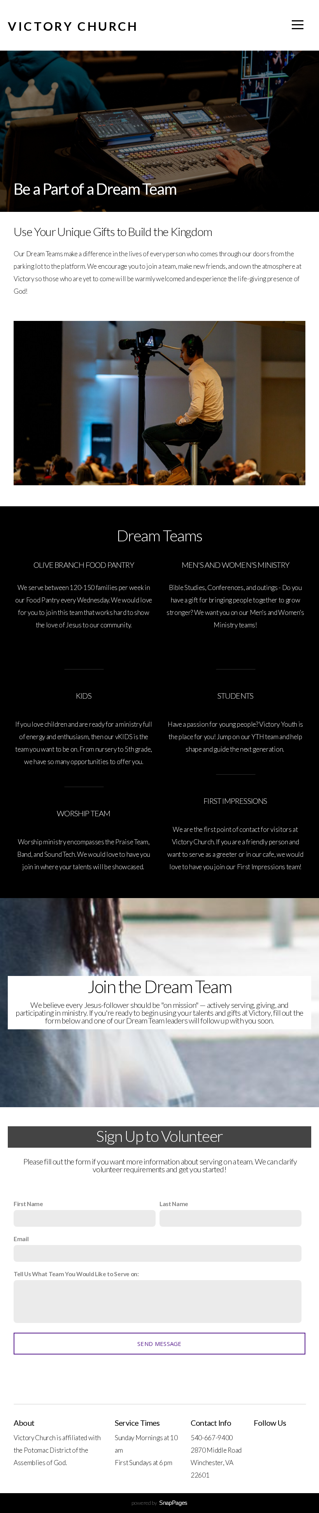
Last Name (174, 1203)
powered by (159, 1502)
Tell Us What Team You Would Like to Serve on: (76, 1273)
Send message (159, 1343)
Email (21, 1238)
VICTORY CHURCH (73, 26)
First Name (28, 1203)
